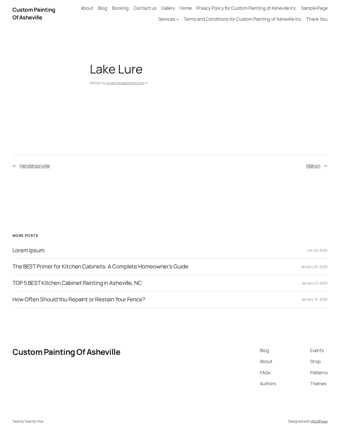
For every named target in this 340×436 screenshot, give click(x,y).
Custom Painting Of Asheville (34, 13)
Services (166, 19)
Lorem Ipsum (28, 250)
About (87, 8)
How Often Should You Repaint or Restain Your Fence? (78, 299)
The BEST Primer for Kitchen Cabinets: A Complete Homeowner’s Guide (100, 266)
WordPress (319, 421)
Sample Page (314, 8)
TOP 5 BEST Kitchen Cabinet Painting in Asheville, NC (77, 283)
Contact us (145, 8)
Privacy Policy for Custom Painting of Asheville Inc (246, 8)
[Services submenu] (177, 19)
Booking (120, 8)
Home (186, 8)
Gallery (168, 8)
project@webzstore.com (125, 82)
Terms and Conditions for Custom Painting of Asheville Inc (242, 19)
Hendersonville (35, 166)
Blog (102, 8)
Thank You (317, 19)
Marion (313, 166)
